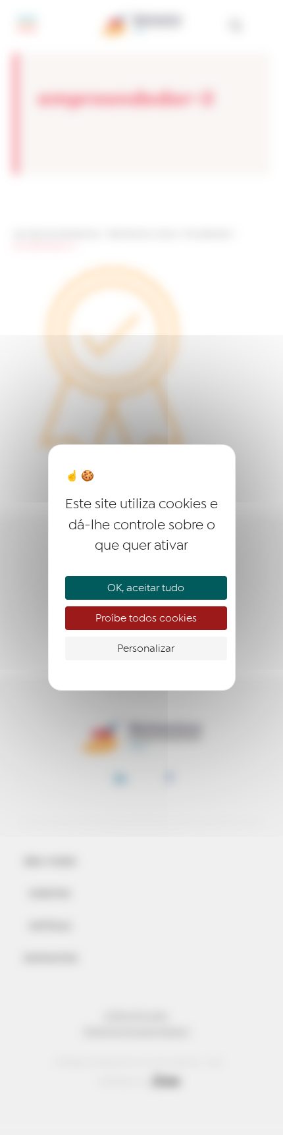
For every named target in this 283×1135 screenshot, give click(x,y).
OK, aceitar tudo (145, 588)
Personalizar (145, 648)
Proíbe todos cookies (146, 618)
